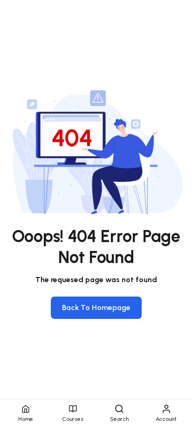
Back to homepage (96, 307)
